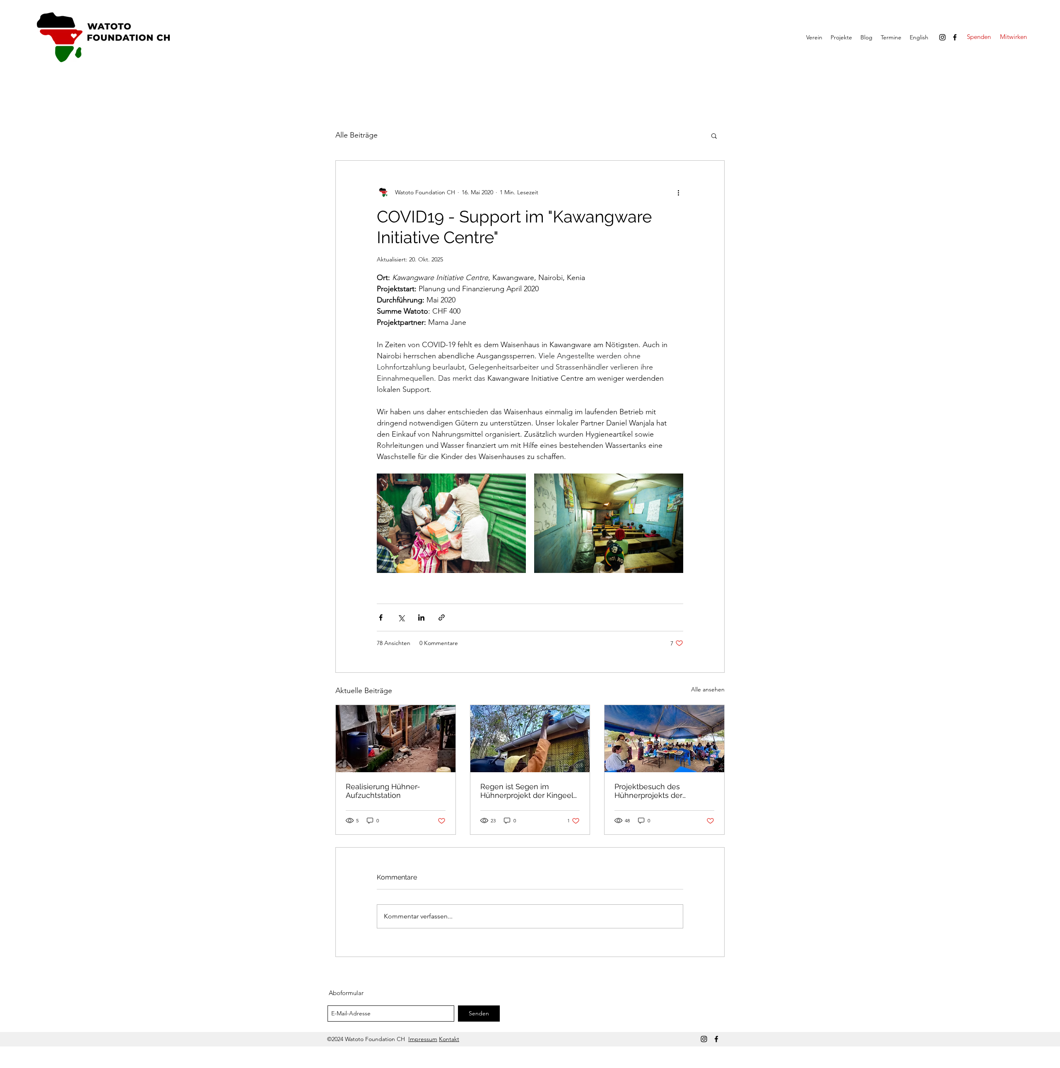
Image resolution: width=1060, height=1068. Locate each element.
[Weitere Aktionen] (678, 192)
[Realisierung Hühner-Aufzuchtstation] (395, 738)
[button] (714, 135)
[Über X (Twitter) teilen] (401, 617)
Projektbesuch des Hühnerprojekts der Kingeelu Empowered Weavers (652, 791)
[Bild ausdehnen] (451, 523)
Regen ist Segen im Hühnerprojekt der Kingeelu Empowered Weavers (529, 791)
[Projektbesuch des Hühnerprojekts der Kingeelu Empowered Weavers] (664, 738)
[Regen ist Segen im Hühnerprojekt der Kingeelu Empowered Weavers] (530, 738)
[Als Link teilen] (442, 617)
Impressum (422, 1039)
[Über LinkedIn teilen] (421, 617)
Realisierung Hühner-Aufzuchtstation (383, 791)
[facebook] (955, 37)
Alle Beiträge (356, 135)
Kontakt (449, 1039)
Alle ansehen (708, 689)
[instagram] (942, 37)
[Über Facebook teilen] (381, 617)
